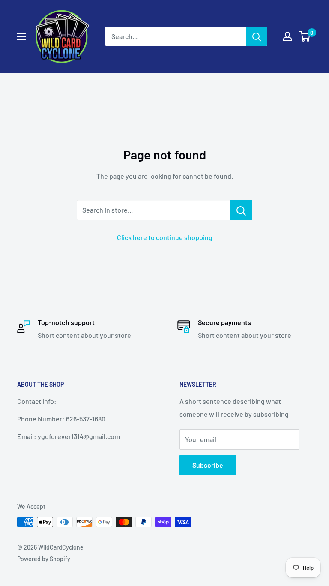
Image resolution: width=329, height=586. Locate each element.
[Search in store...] (241, 210)
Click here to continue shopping (164, 237)
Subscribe (207, 465)
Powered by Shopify (43, 558)
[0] (304, 36)
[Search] (256, 36)
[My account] (287, 36)
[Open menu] (21, 36)
